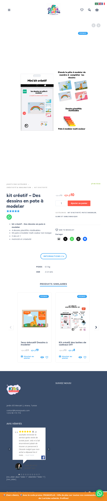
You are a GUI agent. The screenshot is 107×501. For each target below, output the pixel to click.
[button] (9, 10)
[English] (100, 3)
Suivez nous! (63, 383)
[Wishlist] (81, 10)
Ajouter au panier (79, 203)
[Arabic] (96, 3)
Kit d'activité (40, 187)
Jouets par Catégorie (17, 184)
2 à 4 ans (49, 271)
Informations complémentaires (53, 256)
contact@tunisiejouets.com (18, 410)
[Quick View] (42, 357)
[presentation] (10, 327)
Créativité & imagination (19, 187)
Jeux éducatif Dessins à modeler (34, 343)
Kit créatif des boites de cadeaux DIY (72, 343)
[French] (103, 3)
